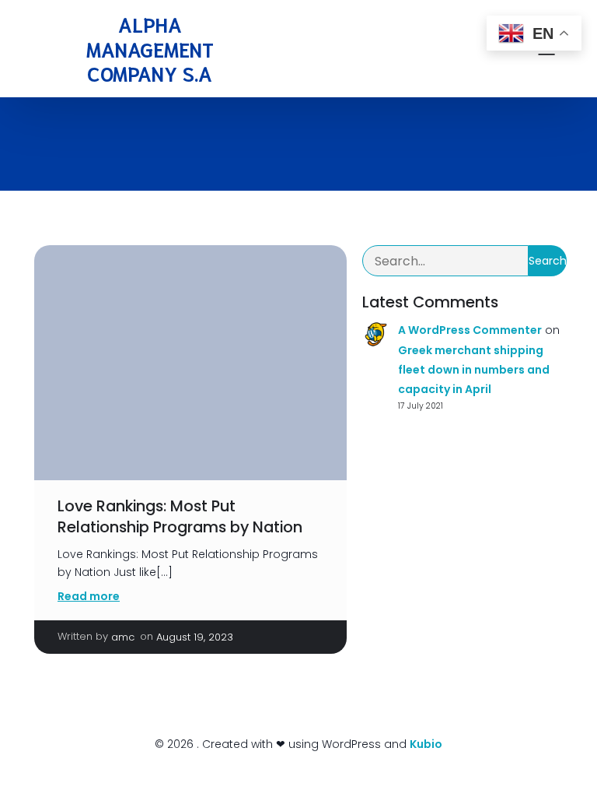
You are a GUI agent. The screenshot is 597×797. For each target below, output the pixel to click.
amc (122, 637)
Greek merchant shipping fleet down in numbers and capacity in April (474, 369)
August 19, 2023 (194, 637)
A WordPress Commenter (470, 330)
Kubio (426, 744)
